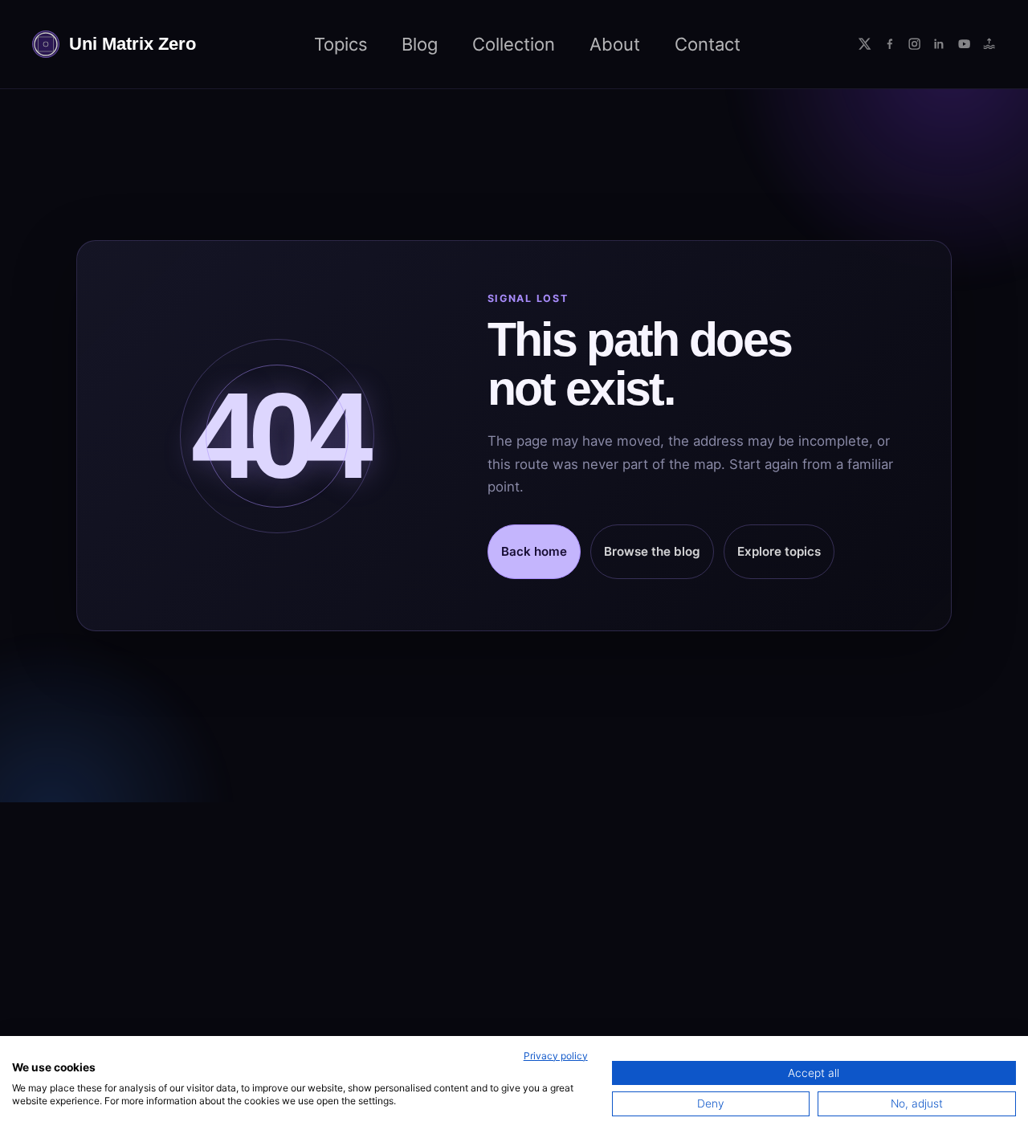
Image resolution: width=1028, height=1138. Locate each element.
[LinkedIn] (939, 44)
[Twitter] (864, 44)
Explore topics (779, 551)
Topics (341, 44)
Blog (420, 44)
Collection (513, 44)
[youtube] (964, 44)
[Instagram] (914, 44)
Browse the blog (652, 551)
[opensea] (989, 44)
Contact (707, 44)
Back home (534, 551)
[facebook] (889, 44)
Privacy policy (556, 1056)
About (614, 44)
